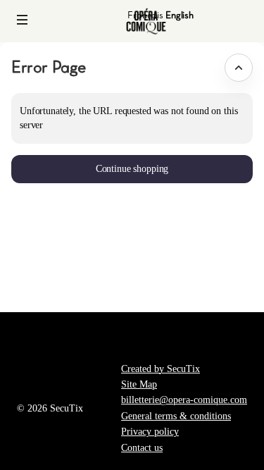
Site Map (139, 384)
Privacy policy (150, 431)
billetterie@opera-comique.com (184, 400)
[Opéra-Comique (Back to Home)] (146, 21)
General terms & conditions (176, 416)
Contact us (142, 448)
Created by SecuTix (160, 369)
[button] (22, 20)
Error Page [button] (48, 66)
